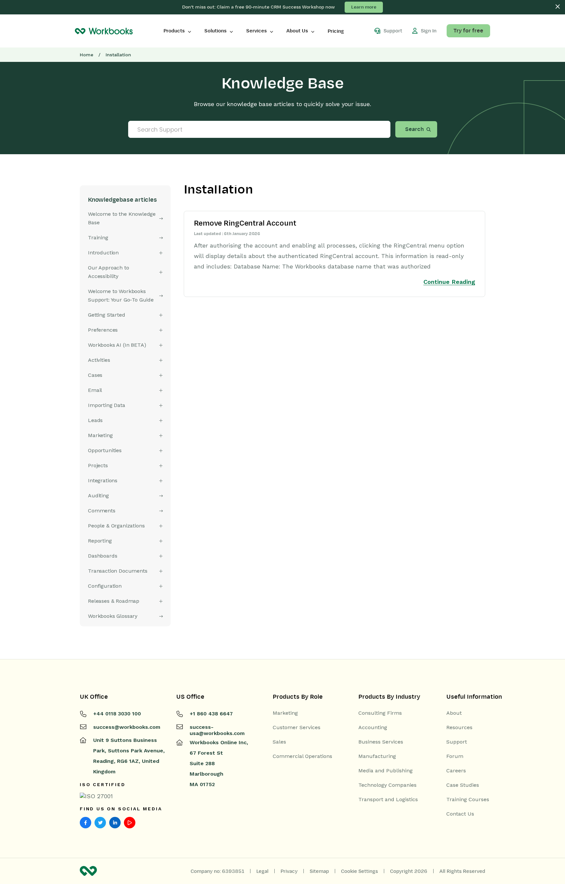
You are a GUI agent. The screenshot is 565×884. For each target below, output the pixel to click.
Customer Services (296, 727)
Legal (262, 871)
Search (414, 129)
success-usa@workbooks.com (217, 730)
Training (98, 237)
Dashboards (102, 556)
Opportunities (105, 450)
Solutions (215, 30)
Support (456, 742)
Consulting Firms (380, 713)
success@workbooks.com (126, 727)
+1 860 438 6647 (211, 713)
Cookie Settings (359, 871)
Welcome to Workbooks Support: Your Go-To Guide (121, 295)
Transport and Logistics (388, 799)
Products (174, 30)
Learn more (363, 7)
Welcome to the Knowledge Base (122, 218)
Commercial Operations (302, 756)
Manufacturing (377, 756)
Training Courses (467, 799)
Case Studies (462, 785)
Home (86, 54)
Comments (101, 510)
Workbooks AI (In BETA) (117, 345)
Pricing (336, 31)
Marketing (285, 713)
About (454, 713)
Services (256, 30)
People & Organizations (116, 526)
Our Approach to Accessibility (108, 272)
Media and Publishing (385, 770)
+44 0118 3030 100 (117, 713)
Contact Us (460, 814)
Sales (279, 742)
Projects (98, 465)
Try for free (468, 31)
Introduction (103, 252)
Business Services (380, 742)
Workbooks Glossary (112, 616)
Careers (456, 770)
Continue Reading (449, 281)
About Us (297, 30)
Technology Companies (387, 785)
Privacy (289, 871)
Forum (454, 756)
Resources (459, 727)
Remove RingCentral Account (245, 223)
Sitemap (319, 871)
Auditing (98, 495)
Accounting (372, 727)
